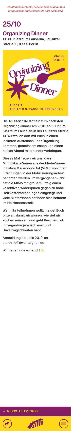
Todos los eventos (22, 411)
